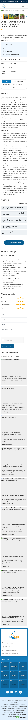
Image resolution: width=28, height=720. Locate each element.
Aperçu (6, 81)
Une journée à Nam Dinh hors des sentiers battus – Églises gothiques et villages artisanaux (13, 556)
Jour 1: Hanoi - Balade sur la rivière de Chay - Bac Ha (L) (12, 207)
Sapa (19, 59)
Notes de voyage (17, 84)
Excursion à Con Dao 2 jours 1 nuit (11, 376)
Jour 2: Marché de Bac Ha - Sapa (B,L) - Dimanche (13, 213)
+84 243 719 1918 (9, 643)
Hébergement (6, 84)
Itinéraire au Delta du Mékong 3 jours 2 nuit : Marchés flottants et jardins (13, 587)
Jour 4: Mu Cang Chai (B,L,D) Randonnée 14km (10, 226)
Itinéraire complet (19, 81)
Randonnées (8, 51)
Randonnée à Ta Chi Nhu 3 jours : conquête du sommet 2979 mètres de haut (12, 434)
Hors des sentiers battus (12, 54)
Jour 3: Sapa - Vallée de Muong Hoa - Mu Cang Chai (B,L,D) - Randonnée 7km (12, 220)
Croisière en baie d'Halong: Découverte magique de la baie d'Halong (13, 617)
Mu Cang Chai (12, 59)
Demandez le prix (14, 243)
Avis (14, 87)
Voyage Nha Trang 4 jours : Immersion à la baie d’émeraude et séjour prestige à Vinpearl (14, 466)
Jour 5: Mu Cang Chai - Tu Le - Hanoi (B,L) (12, 232)
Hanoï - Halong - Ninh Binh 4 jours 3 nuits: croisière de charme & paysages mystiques (13, 526)
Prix (24, 84)
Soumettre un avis (7, 346)
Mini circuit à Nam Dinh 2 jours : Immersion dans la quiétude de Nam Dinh (13, 496)
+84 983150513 (8, 646)
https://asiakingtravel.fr (11, 653)
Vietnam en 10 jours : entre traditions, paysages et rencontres (12, 404)
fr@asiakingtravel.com (11, 650)
